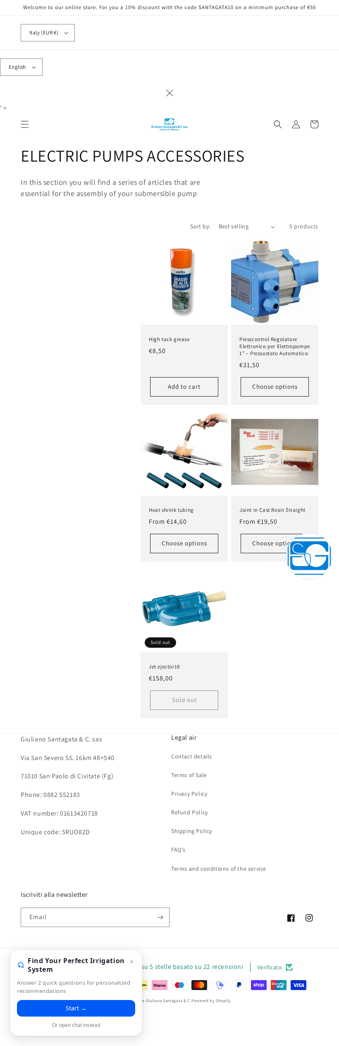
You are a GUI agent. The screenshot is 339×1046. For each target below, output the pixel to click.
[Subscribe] (160, 917)
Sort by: (200, 226)
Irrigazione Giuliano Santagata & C (157, 1000)
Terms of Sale (189, 775)
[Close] (169, 93)
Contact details (191, 756)
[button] (25, 124)
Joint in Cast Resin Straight (272, 510)
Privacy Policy (189, 793)
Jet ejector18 (164, 666)
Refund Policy (189, 812)
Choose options (275, 386)
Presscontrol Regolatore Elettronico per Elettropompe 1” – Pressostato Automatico (274, 346)
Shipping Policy (191, 831)
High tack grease (169, 339)
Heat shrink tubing (171, 510)
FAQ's (178, 849)
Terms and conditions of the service (218, 868)
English (17, 66)
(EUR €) (43, 32)
